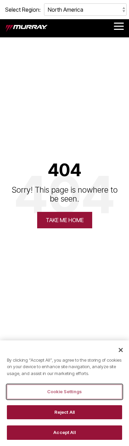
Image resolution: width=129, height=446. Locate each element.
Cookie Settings (64, 391)
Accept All (64, 432)
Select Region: (23, 10)
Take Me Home (65, 220)
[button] (119, 26)
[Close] (120, 350)
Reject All (64, 412)
